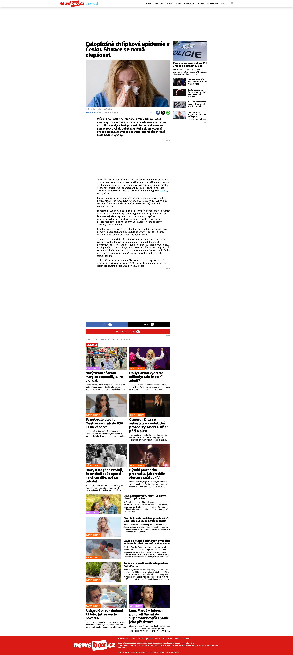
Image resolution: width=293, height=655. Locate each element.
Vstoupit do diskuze (125, 332)
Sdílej (104, 324)
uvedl (163, 190)
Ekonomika (188, 4)
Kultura (200, 4)
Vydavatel (149, 639)
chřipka (97, 339)
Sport (224, 4)
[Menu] (232, 3)
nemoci (104, 339)
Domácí (149, 4)
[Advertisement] (133, 158)
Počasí (170, 4)
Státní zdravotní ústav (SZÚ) (119, 339)
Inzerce (157, 639)
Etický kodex (123, 639)
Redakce (132, 639)
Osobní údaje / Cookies (171, 639)
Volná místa (186, 639)
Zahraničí (159, 4)
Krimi (178, 4)
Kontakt (141, 639)
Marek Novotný (92, 112)
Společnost (212, 4)
